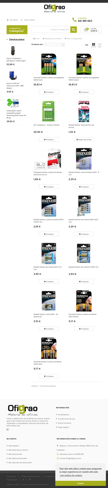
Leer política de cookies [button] (71, 475)
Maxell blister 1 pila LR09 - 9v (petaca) (46, 315)
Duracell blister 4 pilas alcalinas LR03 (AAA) (82, 315)
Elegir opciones (85, 139)
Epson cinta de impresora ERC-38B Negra (15, 85)
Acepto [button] (80, 483)
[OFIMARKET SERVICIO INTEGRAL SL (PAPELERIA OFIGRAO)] (54, 8)
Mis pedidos (14, 446)
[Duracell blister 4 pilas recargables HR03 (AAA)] (84, 64)
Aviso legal (11, 476)
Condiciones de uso (66, 419)
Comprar (49, 92)
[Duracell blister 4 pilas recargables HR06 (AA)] (49, 64)
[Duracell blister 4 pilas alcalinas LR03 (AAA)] (84, 301)
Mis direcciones (15, 454)
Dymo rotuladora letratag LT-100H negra (16, 59)
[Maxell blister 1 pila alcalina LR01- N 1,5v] (84, 159)
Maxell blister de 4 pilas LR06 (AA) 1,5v (83, 220)
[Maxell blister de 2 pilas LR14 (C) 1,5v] (49, 253)
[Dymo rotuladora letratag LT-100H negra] (17, 50)
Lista (99, 47)
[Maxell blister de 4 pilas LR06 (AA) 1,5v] (84, 206)
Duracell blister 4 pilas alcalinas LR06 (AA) (47, 363)
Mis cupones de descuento (20, 462)
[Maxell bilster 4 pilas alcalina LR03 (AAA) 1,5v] (49, 206)
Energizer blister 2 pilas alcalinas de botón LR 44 (48, 173)
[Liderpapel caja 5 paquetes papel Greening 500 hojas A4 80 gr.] (17, 103)
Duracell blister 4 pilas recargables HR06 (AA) (49, 78)
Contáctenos (63, 414)
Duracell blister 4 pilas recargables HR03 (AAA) (84, 78)
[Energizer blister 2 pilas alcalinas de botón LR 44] (49, 159)
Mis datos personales (18, 458)
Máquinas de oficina (53, 38)
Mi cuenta (14, 20)
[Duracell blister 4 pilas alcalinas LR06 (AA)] (49, 348)
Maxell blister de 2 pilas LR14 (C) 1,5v (48, 268)
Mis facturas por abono (18, 450)
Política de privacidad (30, 476)
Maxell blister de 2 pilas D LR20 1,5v (83, 267)
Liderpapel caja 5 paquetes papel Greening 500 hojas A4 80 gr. (16, 114)
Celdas (93, 47)
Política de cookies (53, 476)
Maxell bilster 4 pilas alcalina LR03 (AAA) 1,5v (48, 220)
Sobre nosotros (64, 423)
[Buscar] (73, 29)
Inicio (37, 38)
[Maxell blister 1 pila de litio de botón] (84, 111)
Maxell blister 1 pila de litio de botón (81, 126)
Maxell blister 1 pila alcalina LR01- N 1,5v (84, 173)
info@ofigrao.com (73, 458)
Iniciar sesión (29, 20)
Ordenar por (37, 44)
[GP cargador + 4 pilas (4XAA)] (49, 111)
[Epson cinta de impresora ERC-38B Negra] (17, 75)
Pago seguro (63, 427)
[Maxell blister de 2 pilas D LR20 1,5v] (84, 253)
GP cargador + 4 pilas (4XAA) (46, 125)
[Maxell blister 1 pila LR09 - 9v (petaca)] (49, 301)
